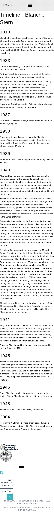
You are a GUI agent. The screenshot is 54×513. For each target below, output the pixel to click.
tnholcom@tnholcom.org (19, 501)
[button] (10, 497)
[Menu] (29, 5)
